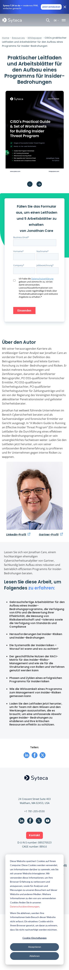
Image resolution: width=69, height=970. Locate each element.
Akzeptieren (34, 946)
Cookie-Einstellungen (34, 937)
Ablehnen (34, 955)
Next (39, 184)
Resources (18, 37)
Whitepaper (34, 37)
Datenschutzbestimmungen (24, 906)
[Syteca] (12, 20)
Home (5, 37)
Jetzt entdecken (51, 6)
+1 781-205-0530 (34, 811)
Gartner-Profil (48, 534)
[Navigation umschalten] (64, 20)
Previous (29, 184)
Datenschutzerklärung (42, 278)
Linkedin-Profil (16, 534)
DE (55, 20)
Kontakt (34, 835)
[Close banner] (64, 6)
